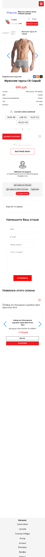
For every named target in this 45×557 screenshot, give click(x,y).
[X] (41, 76)
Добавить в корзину (12, 137)
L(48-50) (23, 117)
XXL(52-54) (23, 122)
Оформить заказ (32, 24)
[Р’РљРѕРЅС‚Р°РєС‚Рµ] (34, 76)
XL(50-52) (34, 117)
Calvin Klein (13, 32)
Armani (22, 543)
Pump (22, 538)
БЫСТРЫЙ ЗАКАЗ (22, 151)
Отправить (22, 278)
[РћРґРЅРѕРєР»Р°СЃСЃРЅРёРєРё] (37, 76)
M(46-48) (11, 117)
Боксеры (22, 547)
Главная (5, 33)
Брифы (22, 551)
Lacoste (22, 529)
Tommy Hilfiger (22, 533)
